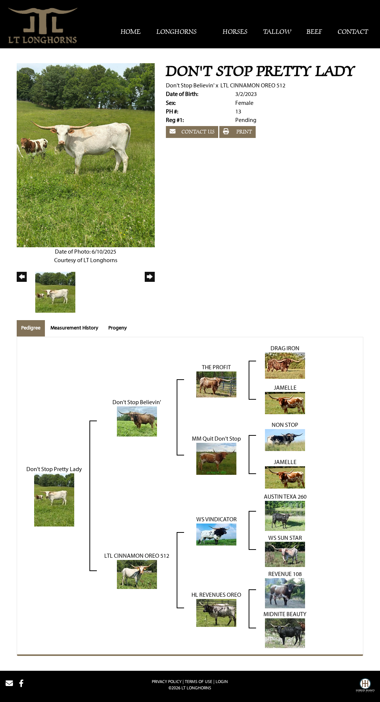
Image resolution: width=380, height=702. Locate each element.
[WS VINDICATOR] (216, 533)
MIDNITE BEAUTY (285, 614)
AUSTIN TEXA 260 (285, 496)
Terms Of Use (198, 681)
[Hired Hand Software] (365, 686)
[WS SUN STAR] (285, 553)
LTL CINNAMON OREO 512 (252, 85)
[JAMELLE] (285, 402)
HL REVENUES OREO (216, 594)
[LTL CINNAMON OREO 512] (137, 573)
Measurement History (74, 327)
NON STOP (285, 424)
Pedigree (30, 327)
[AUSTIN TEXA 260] (285, 515)
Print (242, 132)
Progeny (117, 327)
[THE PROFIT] (216, 383)
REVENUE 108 (285, 573)
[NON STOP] (285, 439)
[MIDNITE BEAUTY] (285, 632)
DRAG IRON (285, 348)
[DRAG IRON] (285, 364)
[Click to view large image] (86, 154)
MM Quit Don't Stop (216, 438)
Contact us (197, 132)
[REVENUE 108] (285, 592)
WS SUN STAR (285, 537)
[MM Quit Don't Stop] (216, 457)
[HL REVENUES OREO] (216, 612)
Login (222, 681)
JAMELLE (285, 387)
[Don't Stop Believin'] (137, 420)
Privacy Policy (166, 681)
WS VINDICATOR (216, 519)
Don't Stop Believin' (190, 85)
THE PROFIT (216, 367)
